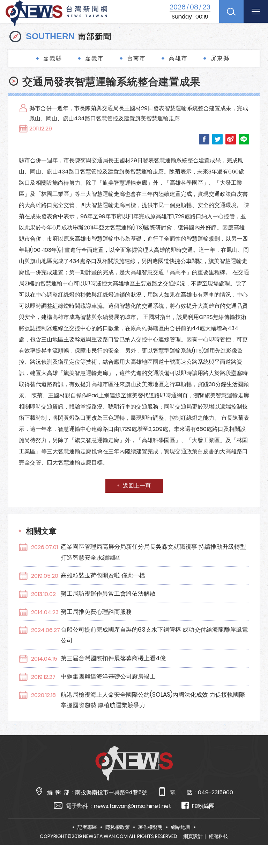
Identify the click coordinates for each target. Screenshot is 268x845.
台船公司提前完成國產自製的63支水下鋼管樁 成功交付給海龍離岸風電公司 (154, 635)
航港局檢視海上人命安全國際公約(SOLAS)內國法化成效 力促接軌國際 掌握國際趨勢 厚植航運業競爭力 (153, 700)
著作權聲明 (150, 827)
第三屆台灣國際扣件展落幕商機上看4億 (113, 658)
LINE (244, 139)
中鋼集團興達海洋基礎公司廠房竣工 (108, 676)
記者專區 (87, 827)
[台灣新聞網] (56, 12)
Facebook (204, 139)
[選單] (256, 11)
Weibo (230, 139)
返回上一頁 (137, 486)
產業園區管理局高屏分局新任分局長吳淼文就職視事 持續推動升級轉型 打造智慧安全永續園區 (153, 552)
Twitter (217, 139)
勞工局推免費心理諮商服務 (96, 612)
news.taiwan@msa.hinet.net (132, 806)
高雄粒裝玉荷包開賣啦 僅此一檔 (103, 575)
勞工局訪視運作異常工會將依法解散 (108, 593)
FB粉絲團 (203, 806)
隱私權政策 (117, 827)
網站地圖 (181, 827)
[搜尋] (231, 11)
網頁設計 (193, 836)
